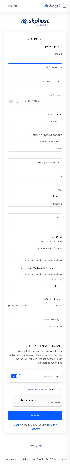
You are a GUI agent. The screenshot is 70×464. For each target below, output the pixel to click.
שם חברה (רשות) (54, 121)
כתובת (59, 148)
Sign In (53, 425)
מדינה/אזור (56, 203)
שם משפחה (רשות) (53, 67)
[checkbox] (59, 268)
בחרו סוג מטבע (55, 279)
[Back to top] (35, 452)
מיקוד (59, 217)
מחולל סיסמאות (50, 319)
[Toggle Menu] (65, 6)
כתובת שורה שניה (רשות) (50, 162)
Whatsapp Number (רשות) (49, 248)
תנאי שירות (33, 389)
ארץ (60, 190)
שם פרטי (58, 53)
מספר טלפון (56, 95)
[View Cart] (16, 6)
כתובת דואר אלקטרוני (52, 81)
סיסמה (59, 305)
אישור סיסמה (55, 326)
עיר (60, 176)
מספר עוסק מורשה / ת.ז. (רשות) (47, 135)
